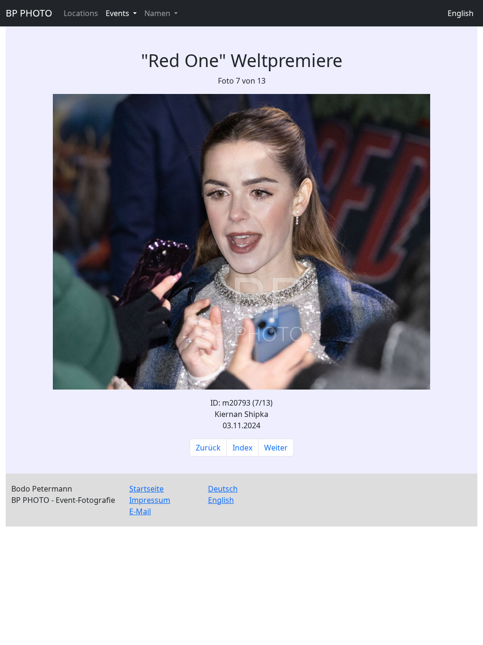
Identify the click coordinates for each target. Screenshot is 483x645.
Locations (81, 13)
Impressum (149, 500)
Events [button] (118, 13)
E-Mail (140, 511)
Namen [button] (158, 13)
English (461, 13)
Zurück (208, 447)
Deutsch (223, 489)
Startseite (146, 489)
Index (242, 447)
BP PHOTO (29, 13)
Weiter (276, 447)
